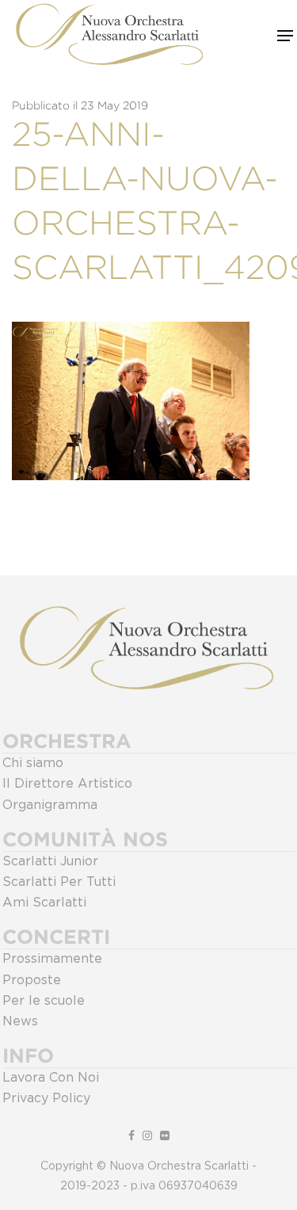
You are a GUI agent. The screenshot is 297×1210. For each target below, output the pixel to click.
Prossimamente (52, 958)
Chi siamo (32, 763)
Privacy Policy (46, 1098)
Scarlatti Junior (50, 861)
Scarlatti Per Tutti (59, 882)
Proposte (31, 980)
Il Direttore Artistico (67, 783)
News (20, 1021)
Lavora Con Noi (50, 1077)
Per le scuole (43, 1000)
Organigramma (49, 805)
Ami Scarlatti (44, 902)
